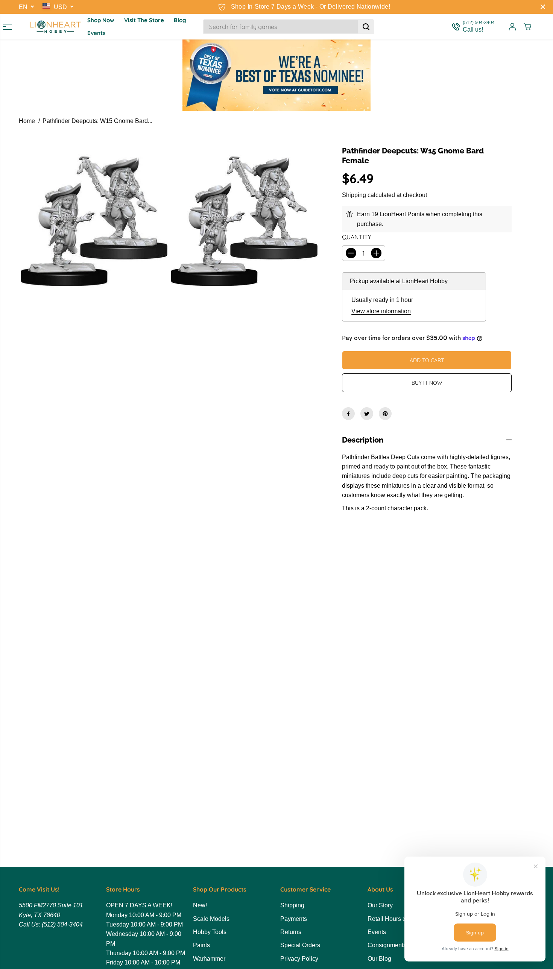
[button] (4, 26)
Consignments (387, 945)
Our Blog (379, 958)
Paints (201, 945)
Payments (293, 919)
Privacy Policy (299, 958)
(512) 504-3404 (62, 924)
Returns (290, 932)
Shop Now (100, 20)
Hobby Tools (209, 932)
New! (200, 905)
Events (96, 32)
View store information (381, 311)
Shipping (354, 195)
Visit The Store (144, 20)
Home (27, 121)
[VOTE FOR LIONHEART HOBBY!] (276, 75)
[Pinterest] (385, 413)
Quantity (356, 237)
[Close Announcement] (542, 6)
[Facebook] (348, 413)
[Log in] (512, 26)
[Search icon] (366, 26)
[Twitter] (366, 413)
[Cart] (527, 26)
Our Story (380, 905)
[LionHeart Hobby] (55, 27)
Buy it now (427, 382)
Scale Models (211, 919)
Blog (180, 20)
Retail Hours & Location (399, 919)
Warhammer (209, 958)
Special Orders (300, 945)
